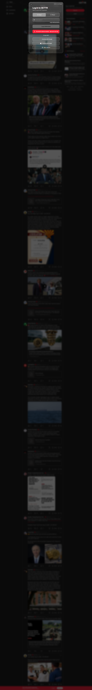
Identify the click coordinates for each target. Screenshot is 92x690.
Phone (53, 14)
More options (47, 47)
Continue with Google (47, 39)
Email (40, 14)
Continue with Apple (47, 43)
